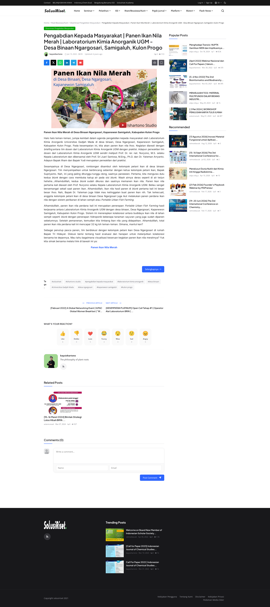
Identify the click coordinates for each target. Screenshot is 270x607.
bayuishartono (68, 355)
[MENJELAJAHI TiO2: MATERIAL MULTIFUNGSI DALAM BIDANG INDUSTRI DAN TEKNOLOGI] (178, 97)
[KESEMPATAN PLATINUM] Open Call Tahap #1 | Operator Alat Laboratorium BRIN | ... (134, 310)
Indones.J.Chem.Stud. (83, 2)
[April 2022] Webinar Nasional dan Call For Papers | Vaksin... (206, 62)
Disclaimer (200, 596)
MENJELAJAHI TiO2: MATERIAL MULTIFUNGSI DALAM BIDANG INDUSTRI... (204, 95)
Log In (200, 2)
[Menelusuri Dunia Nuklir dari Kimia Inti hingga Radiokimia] (178, 173)
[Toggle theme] (225, 3)
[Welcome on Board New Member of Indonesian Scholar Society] (115, 534)
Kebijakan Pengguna (167, 596)
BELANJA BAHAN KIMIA (62, 2)
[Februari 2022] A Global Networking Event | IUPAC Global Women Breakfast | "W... (76, 310)
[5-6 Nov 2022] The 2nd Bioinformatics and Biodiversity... (206, 78)
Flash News (205, 10)
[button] (218, 2)
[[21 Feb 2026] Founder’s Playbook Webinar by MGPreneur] (178, 189)
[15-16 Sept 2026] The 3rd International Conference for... (204, 154)
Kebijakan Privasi (216, 596)
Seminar (88, 10)
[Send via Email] (80, 62)
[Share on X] (53, 62)
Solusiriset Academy (125, 2)
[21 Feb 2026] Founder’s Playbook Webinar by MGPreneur (206, 186)
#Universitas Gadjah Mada (63, 287)
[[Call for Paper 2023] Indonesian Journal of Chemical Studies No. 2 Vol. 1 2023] (115, 551)
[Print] (155, 62)
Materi (189, 10)
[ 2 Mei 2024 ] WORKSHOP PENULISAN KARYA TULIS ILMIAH (205, 111)
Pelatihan (104, 10)
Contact (47, 2)
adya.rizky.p (194, 51)
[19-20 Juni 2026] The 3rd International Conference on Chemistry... (203, 203)
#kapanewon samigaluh (107, 287)
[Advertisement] (192, 236)
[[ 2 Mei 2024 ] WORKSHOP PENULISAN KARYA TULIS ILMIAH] (178, 113)
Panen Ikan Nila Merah (104, 247)
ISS (116, 10)
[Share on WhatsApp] (60, 62)
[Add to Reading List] (161, 62)
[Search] (222, 11)
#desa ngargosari (85, 287)
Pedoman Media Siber (213, 600)
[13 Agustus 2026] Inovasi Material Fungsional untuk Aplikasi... (206, 138)
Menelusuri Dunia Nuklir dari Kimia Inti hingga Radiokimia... (206, 170)
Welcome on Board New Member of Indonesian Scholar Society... (144, 532)
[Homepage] (55, 11)
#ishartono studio (73, 281)
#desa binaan (153, 281)
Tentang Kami (186, 596)
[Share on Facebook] (47, 62)
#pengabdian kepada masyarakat (99, 281)
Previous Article (94, 303)
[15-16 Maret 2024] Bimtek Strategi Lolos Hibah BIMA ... (63, 419)
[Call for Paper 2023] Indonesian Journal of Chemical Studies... (142, 548)
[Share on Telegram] (73, 62)
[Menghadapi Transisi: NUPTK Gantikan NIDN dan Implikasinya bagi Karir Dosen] (178, 49)
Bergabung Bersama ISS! (104, 2)
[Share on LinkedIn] (67, 62)
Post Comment (150, 477)
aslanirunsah (49, 424)
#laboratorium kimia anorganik (130, 281)
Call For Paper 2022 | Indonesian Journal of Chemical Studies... (142, 564)
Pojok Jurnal (158, 10)
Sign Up (209, 2)
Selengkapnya (151, 269)
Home (77, 10)
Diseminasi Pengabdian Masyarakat (85, 23)
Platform (175, 10)
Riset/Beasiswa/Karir (135, 10)
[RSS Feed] (63, 366)
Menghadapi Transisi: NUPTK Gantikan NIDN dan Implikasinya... (206, 46)
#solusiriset (56, 281)
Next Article (112, 303)
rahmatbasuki (194, 143)
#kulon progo (126, 287)
